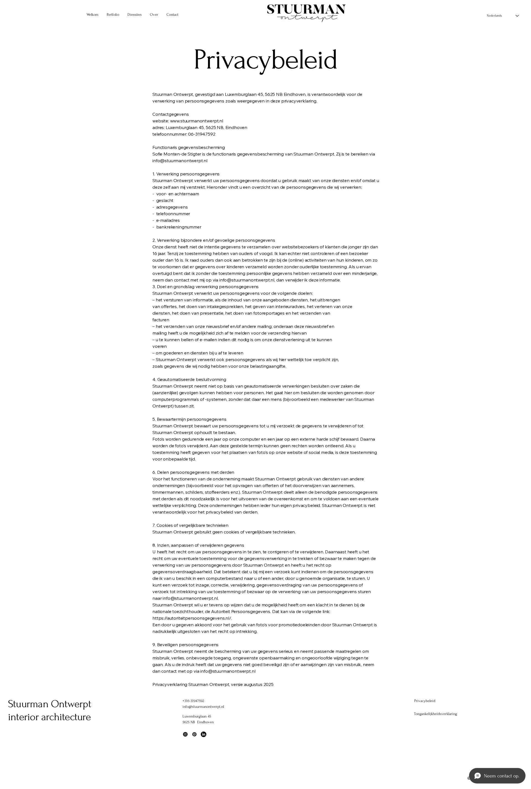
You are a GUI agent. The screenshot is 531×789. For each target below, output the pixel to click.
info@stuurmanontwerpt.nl (203, 706)
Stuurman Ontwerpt (49, 704)
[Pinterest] (194, 734)
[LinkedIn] (203, 734)
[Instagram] (185, 734)
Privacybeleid (424, 701)
